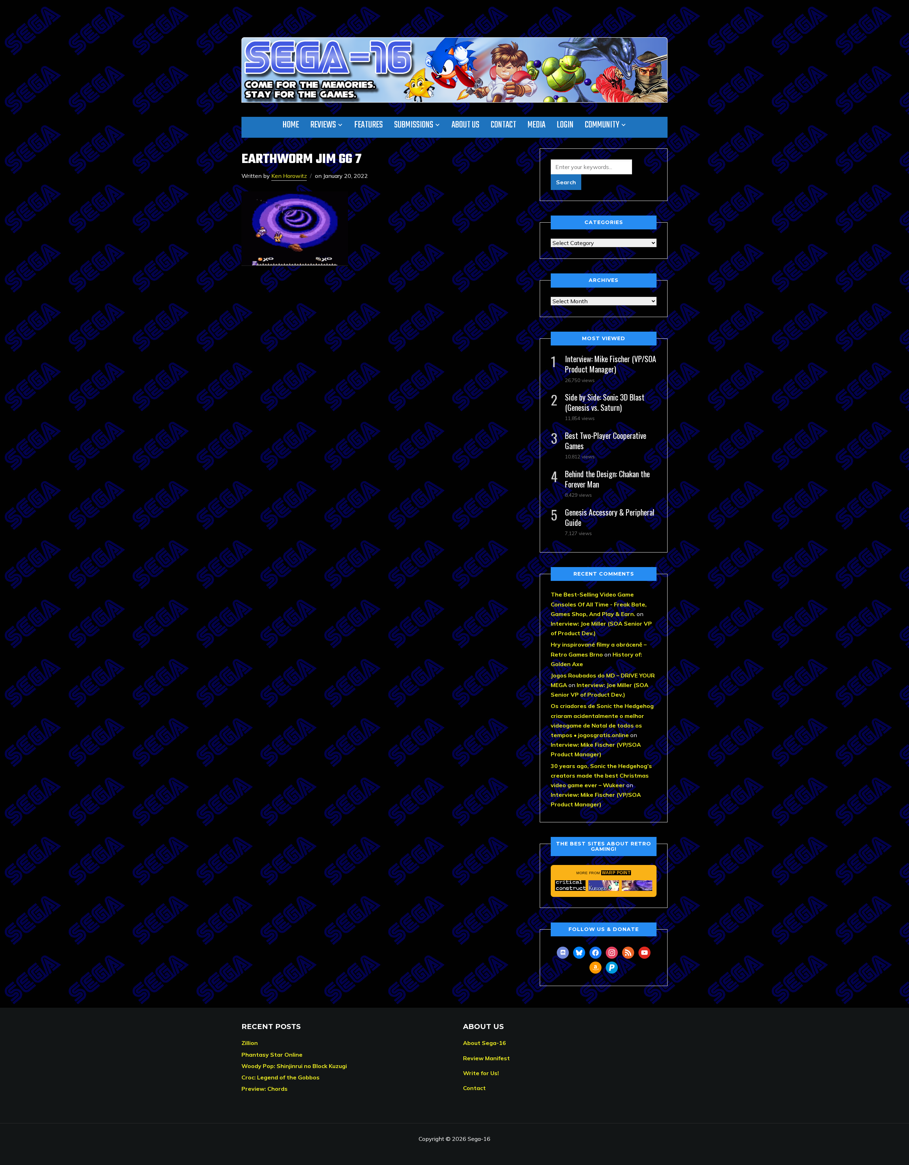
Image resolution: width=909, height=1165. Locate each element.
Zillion (249, 1042)
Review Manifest (486, 1058)
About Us (465, 125)
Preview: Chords (264, 1088)
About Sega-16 (484, 1042)
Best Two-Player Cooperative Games (605, 440)
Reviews (323, 125)
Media (536, 125)
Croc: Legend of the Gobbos (280, 1077)
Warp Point (616, 872)
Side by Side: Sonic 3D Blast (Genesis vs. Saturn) (604, 402)
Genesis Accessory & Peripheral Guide (609, 517)
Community (602, 125)
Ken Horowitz (289, 175)
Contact (503, 125)
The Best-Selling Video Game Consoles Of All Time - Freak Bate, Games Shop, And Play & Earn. (599, 604)
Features (368, 125)
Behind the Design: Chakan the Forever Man (607, 479)
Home (291, 125)
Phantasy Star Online (272, 1054)
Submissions (413, 125)
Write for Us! (481, 1073)
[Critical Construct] (570, 885)
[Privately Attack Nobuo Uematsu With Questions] (637, 885)
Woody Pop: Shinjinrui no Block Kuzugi (294, 1065)
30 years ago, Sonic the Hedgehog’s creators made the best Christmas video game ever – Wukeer (601, 775)
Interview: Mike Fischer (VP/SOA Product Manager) (610, 364)
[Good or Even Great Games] (603, 885)
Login (565, 125)
